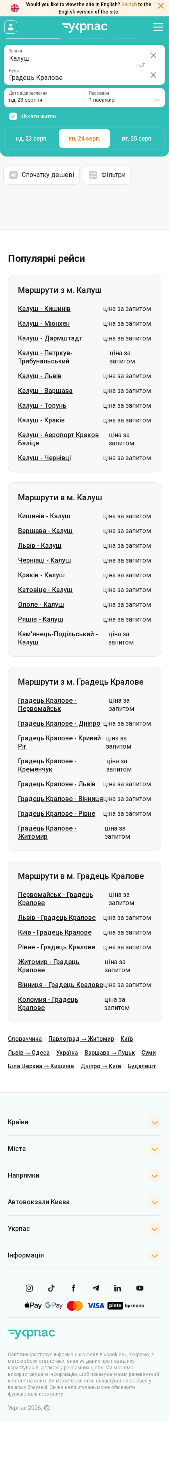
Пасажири (99, 93)
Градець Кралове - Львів (57, 784)
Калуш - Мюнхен (44, 323)
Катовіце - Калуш (45, 590)
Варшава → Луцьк (109, 1052)
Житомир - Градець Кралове (49, 966)
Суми (149, 1052)
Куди (14, 71)
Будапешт (142, 1066)
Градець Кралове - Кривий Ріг (59, 742)
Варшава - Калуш (45, 531)
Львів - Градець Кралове (57, 917)
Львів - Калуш (40, 545)
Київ (127, 1038)
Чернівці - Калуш (44, 560)
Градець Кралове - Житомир (47, 832)
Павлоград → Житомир (81, 1038)
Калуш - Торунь (42, 405)
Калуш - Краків (41, 420)
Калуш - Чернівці (44, 458)
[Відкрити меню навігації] (158, 27)
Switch (129, 4)
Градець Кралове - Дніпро (59, 723)
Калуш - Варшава (45, 391)
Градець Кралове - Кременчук (47, 765)
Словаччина (25, 1038)
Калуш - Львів (40, 376)
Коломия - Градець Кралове (48, 1004)
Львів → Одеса (29, 1052)
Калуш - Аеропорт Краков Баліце (58, 439)
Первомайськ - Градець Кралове (55, 899)
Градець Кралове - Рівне (56, 813)
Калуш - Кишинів (44, 309)
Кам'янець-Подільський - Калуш (58, 638)
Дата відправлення (28, 93)
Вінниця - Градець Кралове (60, 985)
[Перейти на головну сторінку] (84, 28)
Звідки (15, 51)
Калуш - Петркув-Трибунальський (45, 357)
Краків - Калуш (41, 575)
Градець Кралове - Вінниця (60, 799)
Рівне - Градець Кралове (56, 947)
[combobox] (124, 98)
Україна (67, 1052)
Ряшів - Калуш (40, 619)
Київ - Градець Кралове (54, 932)
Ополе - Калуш (41, 604)
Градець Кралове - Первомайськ (47, 705)
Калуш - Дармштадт (50, 338)
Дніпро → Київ (100, 1066)
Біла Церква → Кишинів (41, 1066)
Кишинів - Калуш (44, 516)
